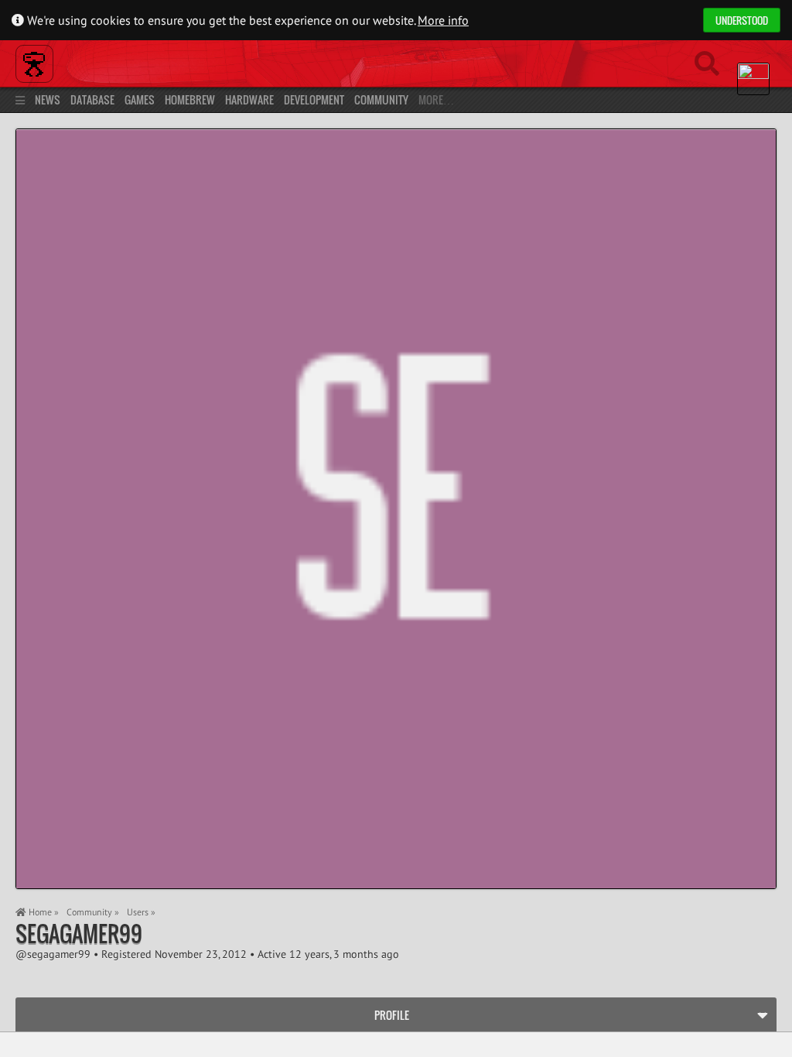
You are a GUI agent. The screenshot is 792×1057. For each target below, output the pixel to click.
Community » (93, 912)
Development (314, 99)
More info (443, 20)
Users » (141, 912)
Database (92, 99)
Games (140, 99)
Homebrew (190, 99)
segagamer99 (78, 933)
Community (381, 99)
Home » (42, 912)
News (47, 99)
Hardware (249, 99)
